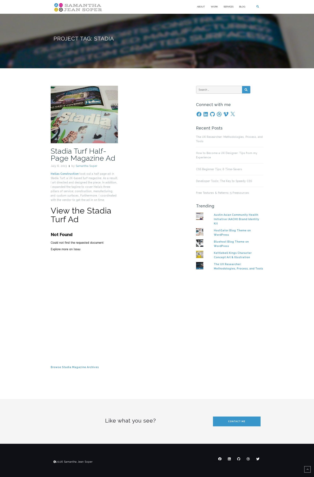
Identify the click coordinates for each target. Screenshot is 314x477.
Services (228, 6)
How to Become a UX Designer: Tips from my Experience (226, 155)
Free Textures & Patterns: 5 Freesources (222, 192)
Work (214, 6)
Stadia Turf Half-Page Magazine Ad (83, 154)
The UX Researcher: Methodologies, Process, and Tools (229, 139)
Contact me (236, 421)
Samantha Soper (86, 166)
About (201, 6)
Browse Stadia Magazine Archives (75, 367)
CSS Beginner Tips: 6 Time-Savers (219, 169)
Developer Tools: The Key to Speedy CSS (224, 181)
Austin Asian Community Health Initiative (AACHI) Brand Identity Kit (236, 219)
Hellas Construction (65, 173)
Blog (242, 6)
